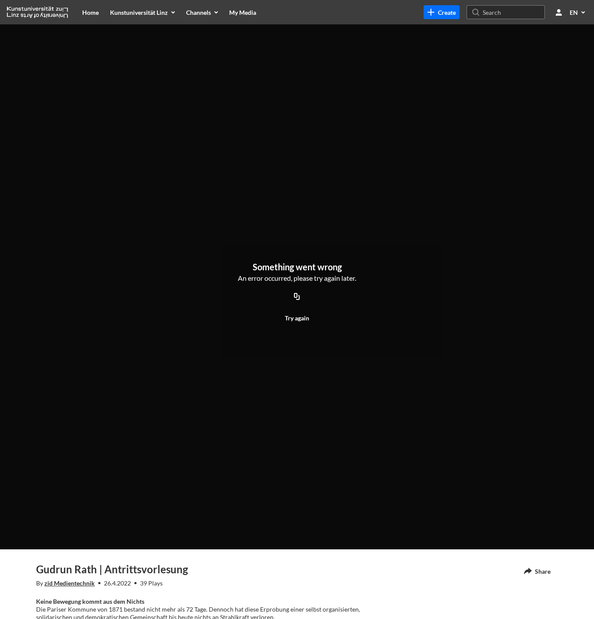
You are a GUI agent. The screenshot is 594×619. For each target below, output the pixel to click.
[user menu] (559, 12)
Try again (297, 318)
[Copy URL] (297, 297)
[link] (442, 12)
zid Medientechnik (69, 583)
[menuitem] (90, 12)
